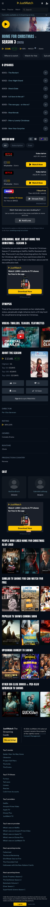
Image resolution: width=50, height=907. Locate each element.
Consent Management (32, 736)
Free (30, 145)
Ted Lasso (6, 782)
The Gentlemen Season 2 (12, 880)
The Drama (7, 767)
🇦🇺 (42, 139)
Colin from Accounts (11, 792)
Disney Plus (7, 813)
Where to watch (11, 55)
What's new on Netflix (11, 828)
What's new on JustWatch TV (14, 841)
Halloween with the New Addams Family (18, 865)
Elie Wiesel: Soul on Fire (12, 859)
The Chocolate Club (10, 862)
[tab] (25, 73)
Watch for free (31, 55)
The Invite (6, 764)
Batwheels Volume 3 (10, 883)
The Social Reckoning (11, 855)
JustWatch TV (8, 816)
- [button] (10, 72)
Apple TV (6, 810)
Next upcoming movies (11, 848)
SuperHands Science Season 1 (14, 889)
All (5, 145)
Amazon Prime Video (11, 806)
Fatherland (7, 852)
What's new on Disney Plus (13, 837)
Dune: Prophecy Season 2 (12, 876)
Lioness (6, 785)
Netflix (5, 803)
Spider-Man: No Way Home (13, 754)
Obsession (7, 757)
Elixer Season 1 (8, 886)
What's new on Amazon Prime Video (16, 831)
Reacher (6, 788)
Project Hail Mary (10, 761)
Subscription (17, 145)
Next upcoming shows (11, 872)
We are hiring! (10, 740)
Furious (6, 779)
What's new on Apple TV (12, 834)
